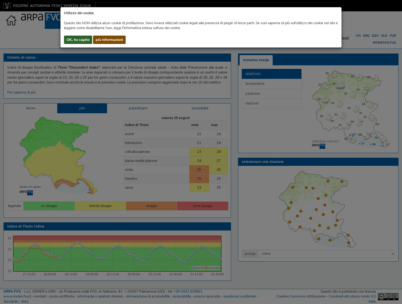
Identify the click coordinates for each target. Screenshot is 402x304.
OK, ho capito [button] (78, 39)
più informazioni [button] (109, 39)
